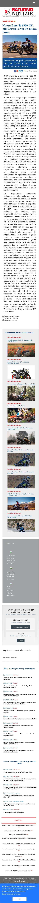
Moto (13, 21)
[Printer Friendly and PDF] (30, 71)
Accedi (21, 640)
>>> (19, 827)
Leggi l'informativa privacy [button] (11, 894)
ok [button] (19, 899)
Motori (6, 21)
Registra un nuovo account (20, 627)
